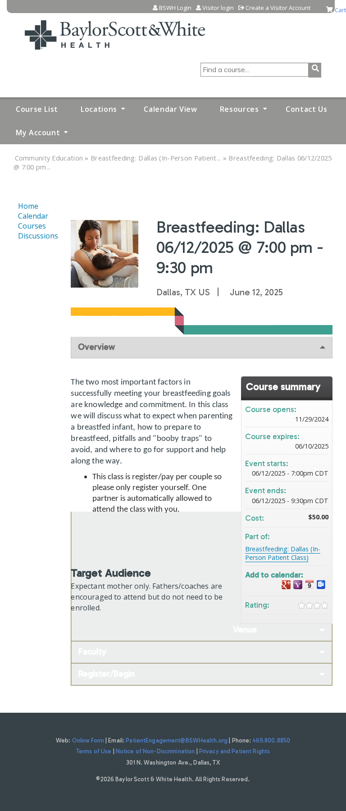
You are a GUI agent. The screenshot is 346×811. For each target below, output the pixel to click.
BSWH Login (175, 8)
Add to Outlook (321, 585)
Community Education (49, 158)
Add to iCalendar (309, 584)
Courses (32, 226)
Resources (239, 109)
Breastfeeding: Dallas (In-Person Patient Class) (282, 553)
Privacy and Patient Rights (234, 751)
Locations (99, 109)
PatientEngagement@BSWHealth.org (177, 740)
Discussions (38, 236)
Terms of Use (94, 751)
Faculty (92, 651)
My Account (38, 132)
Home (28, 206)
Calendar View (170, 109)
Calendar (33, 216)
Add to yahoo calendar (297, 585)
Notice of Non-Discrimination (155, 751)
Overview (96, 347)
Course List (37, 109)
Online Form (88, 740)
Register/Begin (106, 674)
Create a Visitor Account (278, 8)
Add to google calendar (286, 585)
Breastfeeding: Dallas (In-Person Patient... (156, 158)
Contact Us (306, 109)
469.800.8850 (272, 740)
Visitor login (218, 8)
